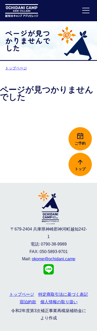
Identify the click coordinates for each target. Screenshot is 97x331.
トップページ (16, 68)
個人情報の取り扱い (59, 302)
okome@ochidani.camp (53, 259)
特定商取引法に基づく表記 (63, 294)
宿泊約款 (28, 302)
